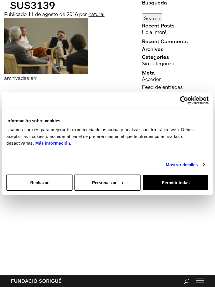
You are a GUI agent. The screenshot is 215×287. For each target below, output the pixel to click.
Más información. (53, 142)
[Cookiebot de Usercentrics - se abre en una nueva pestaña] (184, 100)
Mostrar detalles (182, 164)
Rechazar (39, 182)
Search (152, 18)
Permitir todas (176, 182)
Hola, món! (154, 32)
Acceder (151, 79)
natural (96, 14)
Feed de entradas (162, 87)
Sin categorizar (159, 63)
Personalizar (104, 182)
